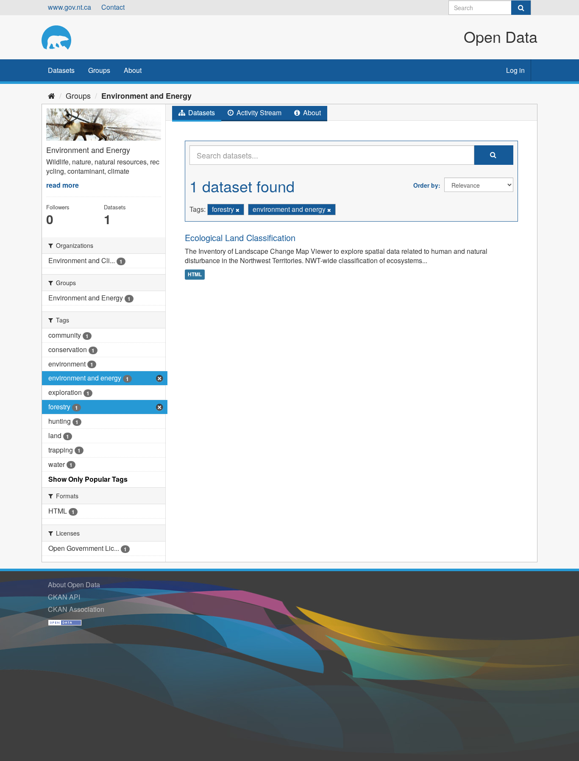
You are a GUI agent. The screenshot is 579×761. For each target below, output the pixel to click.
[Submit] (521, 7)
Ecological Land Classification (240, 237)
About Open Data (74, 584)
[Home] (51, 95)
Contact (113, 7)
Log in (515, 70)
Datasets (61, 70)
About (133, 70)
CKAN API (64, 597)
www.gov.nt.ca (69, 7)
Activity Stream (258, 112)
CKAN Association (76, 609)
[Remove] (237, 209)
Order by (425, 185)
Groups (99, 70)
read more (62, 185)
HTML (195, 274)
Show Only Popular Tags (88, 479)
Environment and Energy (146, 95)
